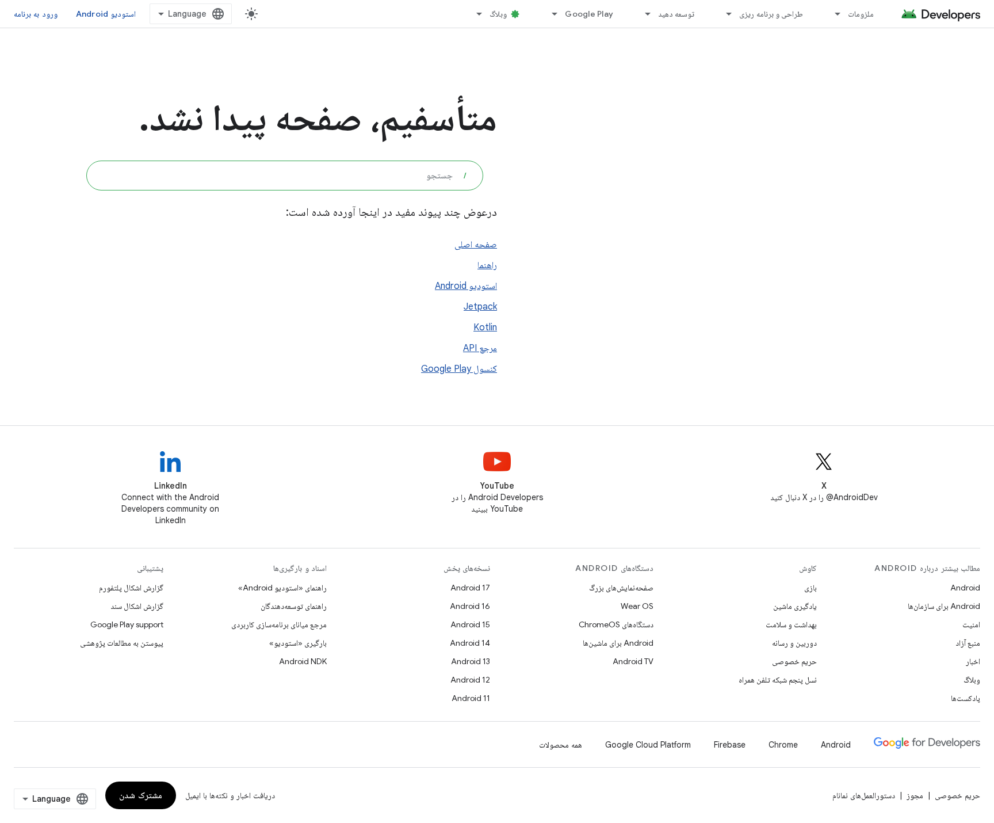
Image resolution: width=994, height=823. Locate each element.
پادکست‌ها (965, 698)
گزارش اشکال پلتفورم (131, 587)
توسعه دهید (676, 14)
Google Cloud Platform (648, 745)
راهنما (487, 265)
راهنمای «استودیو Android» (282, 587)
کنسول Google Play (459, 369)
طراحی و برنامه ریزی (771, 14)
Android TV (633, 661)
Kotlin (485, 327)
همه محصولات (560, 745)
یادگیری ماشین (795, 606)
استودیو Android (106, 14)
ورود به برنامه (36, 14)
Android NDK (303, 661)
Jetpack (480, 307)
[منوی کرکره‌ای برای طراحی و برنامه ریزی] (723, 14)
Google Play (589, 14)
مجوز (915, 795)
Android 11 (471, 698)
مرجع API (480, 348)
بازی (810, 587)
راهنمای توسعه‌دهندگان (294, 606)
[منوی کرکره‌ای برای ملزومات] (832, 14)
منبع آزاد (967, 643)
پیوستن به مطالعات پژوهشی (121, 643)
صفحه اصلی (475, 244)
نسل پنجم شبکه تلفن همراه (778, 680)
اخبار (973, 661)
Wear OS (637, 606)
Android (965, 587)
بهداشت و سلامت (791, 624)
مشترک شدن (140, 795)
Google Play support (126, 624)
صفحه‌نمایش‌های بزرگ (621, 587)
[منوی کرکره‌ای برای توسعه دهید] (642, 14)
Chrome (783, 745)
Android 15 (470, 624)
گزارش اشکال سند (136, 606)
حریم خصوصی (794, 661)
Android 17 (470, 587)
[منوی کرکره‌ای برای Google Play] (549, 14)
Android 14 (470, 643)
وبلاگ (498, 14)
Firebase (730, 745)
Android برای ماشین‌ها (618, 643)
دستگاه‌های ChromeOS (616, 624)
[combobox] (284, 175)
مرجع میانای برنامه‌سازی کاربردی (279, 624)
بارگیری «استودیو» (298, 643)
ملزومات (861, 14)
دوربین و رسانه (794, 643)
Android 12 (470, 680)
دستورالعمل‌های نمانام (863, 795)
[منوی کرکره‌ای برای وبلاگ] (474, 14)
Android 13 (470, 661)
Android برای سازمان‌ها (944, 606)
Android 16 (470, 606)
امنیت (971, 624)
